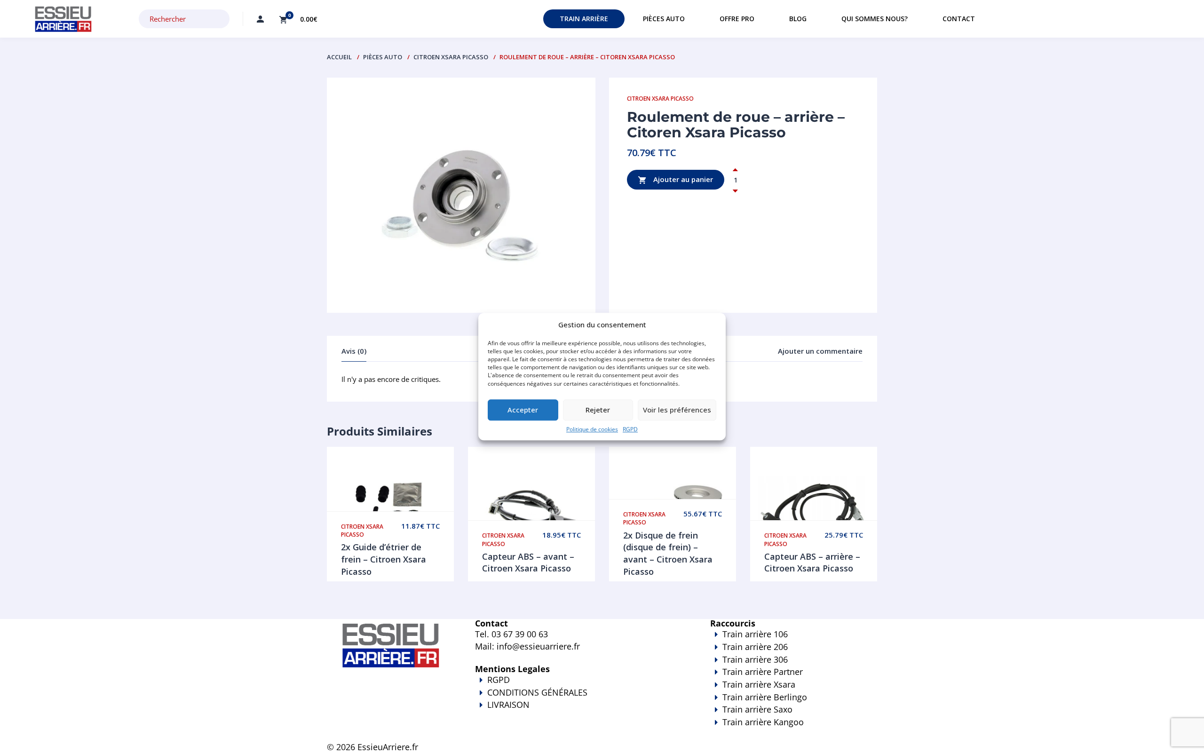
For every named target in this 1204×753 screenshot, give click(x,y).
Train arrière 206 (755, 646)
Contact (959, 18)
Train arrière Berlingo (764, 697)
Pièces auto (664, 18)
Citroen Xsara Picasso (450, 57)
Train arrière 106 (755, 634)
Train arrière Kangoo (763, 722)
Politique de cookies (592, 429)
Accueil (339, 57)
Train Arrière (584, 18)
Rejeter (598, 410)
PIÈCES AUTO (382, 57)
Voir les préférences (677, 410)
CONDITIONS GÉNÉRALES (537, 692)
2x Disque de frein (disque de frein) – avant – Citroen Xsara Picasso (668, 553)
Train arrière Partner (762, 671)
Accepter (522, 410)
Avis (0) (353, 351)
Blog (798, 18)
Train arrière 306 (755, 659)
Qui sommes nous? (874, 18)
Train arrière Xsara (758, 684)
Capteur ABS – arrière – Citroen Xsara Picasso (812, 562)
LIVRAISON (508, 704)
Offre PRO (737, 18)
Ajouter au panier (682, 179)
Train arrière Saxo (757, 709)
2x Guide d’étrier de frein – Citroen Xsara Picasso (383, 559)
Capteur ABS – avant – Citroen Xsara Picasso (528, 562)
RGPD (630, 429)
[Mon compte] (260, 19)
